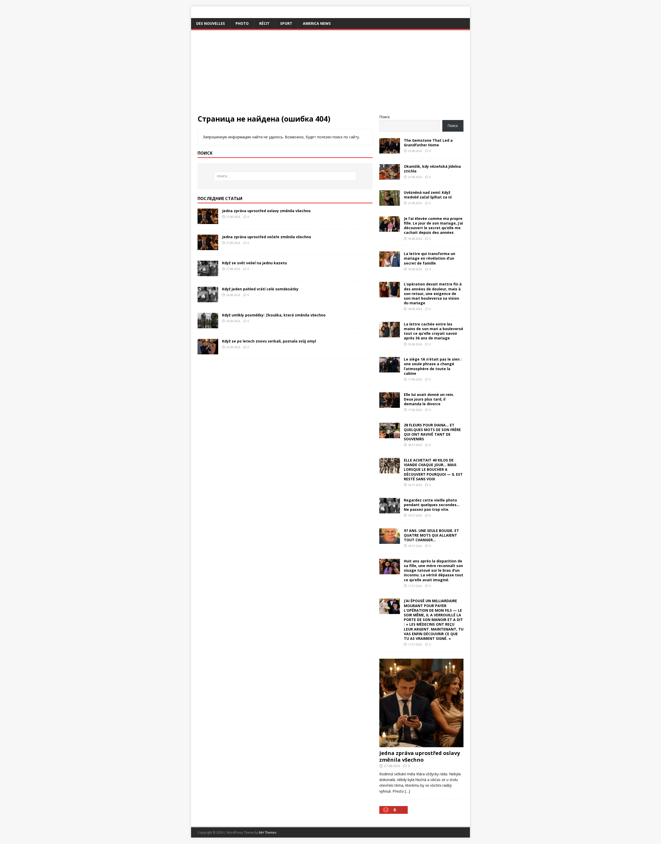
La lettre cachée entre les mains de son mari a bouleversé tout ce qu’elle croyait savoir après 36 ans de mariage (433, 331)
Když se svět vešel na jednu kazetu (254, 262)
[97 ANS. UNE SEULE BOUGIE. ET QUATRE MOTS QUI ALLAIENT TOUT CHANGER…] (389, 540)
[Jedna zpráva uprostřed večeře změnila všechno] (208, 246)
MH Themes (267, 832)
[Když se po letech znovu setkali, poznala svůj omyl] (208, 351)
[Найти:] (285, 176)
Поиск (384, 116)
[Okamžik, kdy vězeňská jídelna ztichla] (389, 176)
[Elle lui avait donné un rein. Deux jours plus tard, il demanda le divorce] (389, 404)
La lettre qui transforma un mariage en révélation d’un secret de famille (429, 258)
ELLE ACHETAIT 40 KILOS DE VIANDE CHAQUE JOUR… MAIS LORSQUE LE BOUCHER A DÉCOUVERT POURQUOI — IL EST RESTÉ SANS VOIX (433, 469)
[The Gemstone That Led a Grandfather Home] (389, 150)
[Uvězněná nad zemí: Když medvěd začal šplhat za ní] (389, 202)
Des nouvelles (210, 23)
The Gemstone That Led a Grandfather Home (428, 142)
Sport (286, 23)
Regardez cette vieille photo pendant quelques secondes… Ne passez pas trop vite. (432, 505)
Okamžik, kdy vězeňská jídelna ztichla (432, 168)
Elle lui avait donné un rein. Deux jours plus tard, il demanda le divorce (429, 399)
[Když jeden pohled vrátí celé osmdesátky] (208, 299)
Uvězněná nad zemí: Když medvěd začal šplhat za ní (428, 195)
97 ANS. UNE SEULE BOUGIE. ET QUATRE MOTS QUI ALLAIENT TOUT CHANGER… (431, 535)
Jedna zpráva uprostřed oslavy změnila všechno (266, 210)
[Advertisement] (330, 75)
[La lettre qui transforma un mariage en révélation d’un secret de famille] (389, 263)
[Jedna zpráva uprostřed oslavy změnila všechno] (208, 220)
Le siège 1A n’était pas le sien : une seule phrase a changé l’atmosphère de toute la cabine (433, 366)
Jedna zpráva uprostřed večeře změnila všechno (266, 236)
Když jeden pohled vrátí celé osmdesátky (260, 288)
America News (317, 23)
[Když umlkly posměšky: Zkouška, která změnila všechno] (208, 325)
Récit (264, 23)
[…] (407, 791)
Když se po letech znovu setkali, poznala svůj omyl (269, 341)
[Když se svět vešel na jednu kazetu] (208, 272)
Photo (242, 23)
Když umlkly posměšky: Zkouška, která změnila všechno (274, 315)
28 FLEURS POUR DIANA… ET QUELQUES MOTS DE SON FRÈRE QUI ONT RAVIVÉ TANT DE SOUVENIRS (432, 432)
